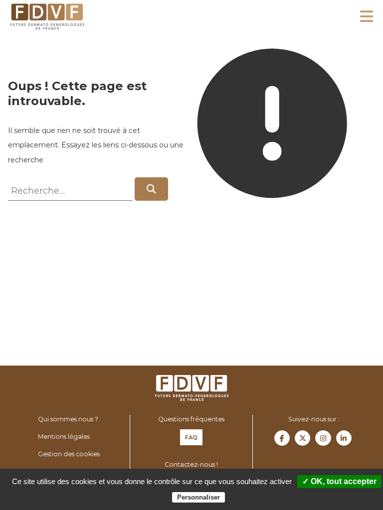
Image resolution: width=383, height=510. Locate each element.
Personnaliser (198, 497)
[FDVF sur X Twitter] (302, 438)
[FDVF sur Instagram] (323, 438)
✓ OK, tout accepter (339, 481)
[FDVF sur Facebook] (282, 438)
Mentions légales (64, 436)
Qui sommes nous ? (68, 419)
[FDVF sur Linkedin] (344, 438)
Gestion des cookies (69, 454)
